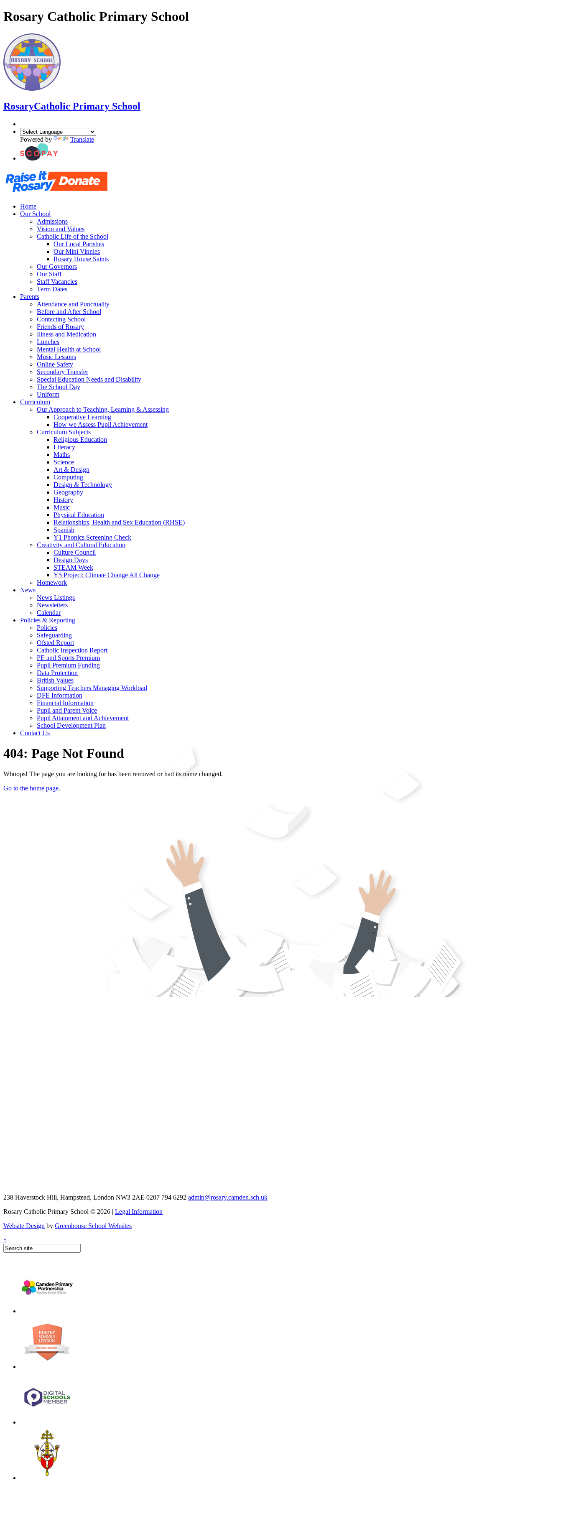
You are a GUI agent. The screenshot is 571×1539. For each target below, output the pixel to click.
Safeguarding (54, 635)
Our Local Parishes (79, 243)
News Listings (56, 597)
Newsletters (52, 605)
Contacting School (61, 319)
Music (62, 507)
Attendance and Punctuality (73, 304)
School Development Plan (71, 725)
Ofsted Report (55, 642)
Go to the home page (31, 788)
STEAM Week (73, 567)
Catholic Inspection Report (72, 650)
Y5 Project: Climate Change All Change (107, 574)
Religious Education (80, 439)
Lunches (48, 341)
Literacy (64, 447)
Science (64, 462)
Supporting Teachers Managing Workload (92, 687)
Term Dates (52, 289)
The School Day (58, 386)
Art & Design (71, 469)
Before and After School (69, 311)
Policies (47, 627)
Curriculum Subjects (64, 432)
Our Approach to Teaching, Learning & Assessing (103, 409)
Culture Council (75, 552)
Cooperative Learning (82, 416)
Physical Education (79, 514)
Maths (62, 454)
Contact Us (35, 732)
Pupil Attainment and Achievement (83, 717)
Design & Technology (83, 484)
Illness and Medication (66, 334)
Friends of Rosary (60, 326)
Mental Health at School (69, 349)
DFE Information (59, 695)
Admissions (52, 221)
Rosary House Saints (81, 258)
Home (28, 206)
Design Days (71, 559)
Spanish (64, 529)
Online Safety (55, 364)
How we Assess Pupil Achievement (101, 424)
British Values (55, 680)
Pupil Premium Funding (68, 665)
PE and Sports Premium (68, 657)
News (28, 590)
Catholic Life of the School (72, 236)
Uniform (48, 394)
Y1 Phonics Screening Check (92, 537)
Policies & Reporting (47, 620)
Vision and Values (60, 228)
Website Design (24, 1225)
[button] (39, 158)
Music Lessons (56, 356)
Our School (35, 213)
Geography (68, 492)
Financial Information (65, 702)
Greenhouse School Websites (93, 1225)
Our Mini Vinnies (77, 251)
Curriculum (35, 401)
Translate (82, 139)
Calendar (49, 612)
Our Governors (57, 266)
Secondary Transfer (62, 371)
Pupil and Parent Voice (67, 710)
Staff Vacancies (57, 281)
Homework (52, 582)
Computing (68, 477)
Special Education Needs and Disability (89, 379)
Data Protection (57, 672)
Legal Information (139, 1211)
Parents (29, 296)
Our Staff (49, 274)
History (63, 499)
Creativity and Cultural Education (81, 544)
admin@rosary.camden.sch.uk (228, 1197)
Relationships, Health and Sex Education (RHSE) (119, 522)
